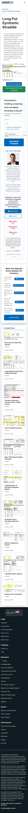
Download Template (14, 142)
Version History (5, 717)
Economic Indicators (7, 667)
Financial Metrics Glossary (8, 671)
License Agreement (6, 629)
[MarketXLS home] (8, 2)
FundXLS (3, 681)
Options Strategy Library (8, 695)
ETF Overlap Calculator (8, 684)
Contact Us (4, 648)
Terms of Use (5, 633)
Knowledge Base (6, 664)
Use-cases (20, 301)
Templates (5, 9)
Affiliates (3, 701)
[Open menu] (24, 2)
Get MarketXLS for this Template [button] (14, 89)
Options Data (20, 292)
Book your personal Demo (8, 710)
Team (2, 652)
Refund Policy (5, 636)
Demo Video (13, 227)
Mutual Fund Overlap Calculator (10, 688)
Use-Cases (14, 222)
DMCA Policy (5, 640)
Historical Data (19, 285)
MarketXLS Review (6, 698)
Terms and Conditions (12, 129)
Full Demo (20, 310)
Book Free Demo (14, 317)
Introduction (20, 278)
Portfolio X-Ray (5, 691)
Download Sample (14, 84)
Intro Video (14, 233)
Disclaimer (4, 623)
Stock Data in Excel (7, 674)
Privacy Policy (5, 626)
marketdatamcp (5, 678)
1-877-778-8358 (13, 151)
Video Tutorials (5, 714)
